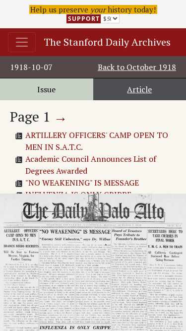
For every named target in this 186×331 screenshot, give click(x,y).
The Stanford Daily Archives (107, 42)
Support (84, 18)
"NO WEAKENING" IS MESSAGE (82, 182)
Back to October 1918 (137, 67)
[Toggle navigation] (22, 42)
